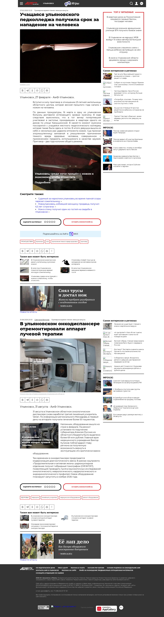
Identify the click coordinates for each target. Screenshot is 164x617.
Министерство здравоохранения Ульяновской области (42, 394)
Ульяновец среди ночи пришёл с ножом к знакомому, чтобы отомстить (64, 175)
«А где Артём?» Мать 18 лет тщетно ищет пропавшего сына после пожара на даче (128, 335)
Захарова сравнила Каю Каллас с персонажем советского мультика (127, 157)
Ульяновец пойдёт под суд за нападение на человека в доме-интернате (84, 262)
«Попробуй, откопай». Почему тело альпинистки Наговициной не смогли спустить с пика (128, 101)
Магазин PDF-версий (96, 568)
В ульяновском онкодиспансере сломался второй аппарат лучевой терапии (44, 518)
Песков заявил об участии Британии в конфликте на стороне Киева (128, 140)
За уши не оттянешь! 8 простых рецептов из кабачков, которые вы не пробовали (129, 110)
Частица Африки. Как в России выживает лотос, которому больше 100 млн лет (128, 93)
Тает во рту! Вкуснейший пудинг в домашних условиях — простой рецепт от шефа (127, 76)
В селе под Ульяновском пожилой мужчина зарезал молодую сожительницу (42, 270)
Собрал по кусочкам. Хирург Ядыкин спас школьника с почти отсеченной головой (129, 85)
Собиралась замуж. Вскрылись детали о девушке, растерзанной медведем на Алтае (127, 360)
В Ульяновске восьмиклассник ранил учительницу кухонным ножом (43, 262)
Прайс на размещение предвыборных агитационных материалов (106, 570)
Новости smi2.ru (28, 312)
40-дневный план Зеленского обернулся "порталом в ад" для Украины (125, 408)
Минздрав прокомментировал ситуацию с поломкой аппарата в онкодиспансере (44, 526)
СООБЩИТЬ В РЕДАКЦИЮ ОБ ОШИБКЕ (50, 573)
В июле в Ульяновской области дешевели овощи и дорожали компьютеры (123, 60)
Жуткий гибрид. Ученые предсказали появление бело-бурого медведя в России (129, 343)
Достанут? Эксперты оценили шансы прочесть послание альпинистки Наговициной (129, 351)
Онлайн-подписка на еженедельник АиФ (123, 568)
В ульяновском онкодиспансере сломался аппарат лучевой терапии (84, 518)
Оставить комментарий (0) (82, 222)
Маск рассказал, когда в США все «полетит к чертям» (126, 165)
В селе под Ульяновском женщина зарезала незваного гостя (83, 270)
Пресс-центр (63, 568)
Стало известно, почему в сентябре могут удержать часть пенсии (127, 148)
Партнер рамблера (87, 607)
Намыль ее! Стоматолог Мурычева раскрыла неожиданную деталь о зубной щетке (128, 368)
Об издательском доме (45, 568)
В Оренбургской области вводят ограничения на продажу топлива (127, 398)
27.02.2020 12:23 (26, 10)
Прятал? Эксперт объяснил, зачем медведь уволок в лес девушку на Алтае (127, 118)
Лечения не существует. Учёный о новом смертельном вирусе (127, 325)
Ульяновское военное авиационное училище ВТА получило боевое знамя (123, 29)
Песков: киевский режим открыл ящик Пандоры (126, 132)
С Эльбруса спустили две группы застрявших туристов (126, 390)
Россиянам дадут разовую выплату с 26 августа (128, 415)
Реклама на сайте (69, 570)
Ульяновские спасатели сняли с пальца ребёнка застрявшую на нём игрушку (123, 50)
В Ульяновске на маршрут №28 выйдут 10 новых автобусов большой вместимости (123, 39)
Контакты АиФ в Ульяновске (47, 570)
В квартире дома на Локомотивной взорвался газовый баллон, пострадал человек (123, 19)
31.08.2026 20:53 (26, 320)
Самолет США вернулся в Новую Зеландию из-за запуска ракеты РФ (127, 382)
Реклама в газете (78, 568)
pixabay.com (25, 84)
